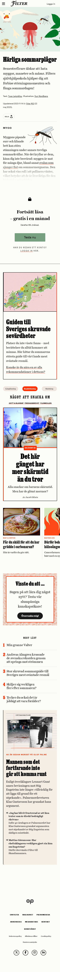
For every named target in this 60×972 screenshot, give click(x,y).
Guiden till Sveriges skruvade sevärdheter (28, 328)
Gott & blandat (16, 403)
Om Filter (14, 915)
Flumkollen (46, 403)
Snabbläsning (30, 389)
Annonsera (16, 922)
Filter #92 (30, 103)
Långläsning (10, 389)
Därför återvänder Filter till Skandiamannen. (30, 846)
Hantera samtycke (30, 942)
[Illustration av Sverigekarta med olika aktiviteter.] (30, 292)
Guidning (49, 389)
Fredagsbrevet (32, 403)
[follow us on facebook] (25, 952)
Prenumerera (43, 915)
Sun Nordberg (41, 96)
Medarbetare (31, 922)
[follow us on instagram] (34, 952)
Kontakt (46, 922)
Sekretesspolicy (15, 936)
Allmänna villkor (31, 936)
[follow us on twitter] (16, 952)
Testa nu (30, 237)
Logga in (51, 4)
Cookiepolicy (46, 936)
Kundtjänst (30, 929)
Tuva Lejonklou (15, 96)
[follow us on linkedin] (43, 952)
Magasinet (27, 915)
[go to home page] (19, 3)
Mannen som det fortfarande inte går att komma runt (26, 768)
